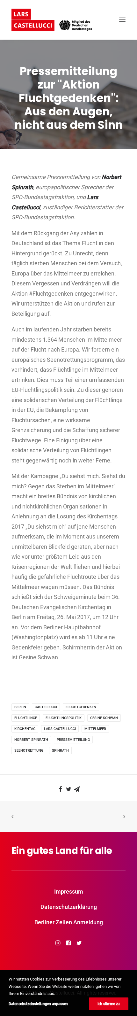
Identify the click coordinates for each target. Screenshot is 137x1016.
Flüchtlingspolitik (64, 718)
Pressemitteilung (73, 740)
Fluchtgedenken (81, 707)
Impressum (68, 891)
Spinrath (60, 750)
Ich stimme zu (108, 1004)
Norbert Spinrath (31, 740)
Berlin (20, 707)
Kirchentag (24, 729)
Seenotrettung (28, 750)
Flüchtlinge (25, 718)
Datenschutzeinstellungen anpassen (38, 1004)
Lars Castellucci (60, 729)
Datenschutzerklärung (68, 907)
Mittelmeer (95, 729)
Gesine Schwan (104, 718)
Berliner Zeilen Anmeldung (68, 922)
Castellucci (46, 707)
